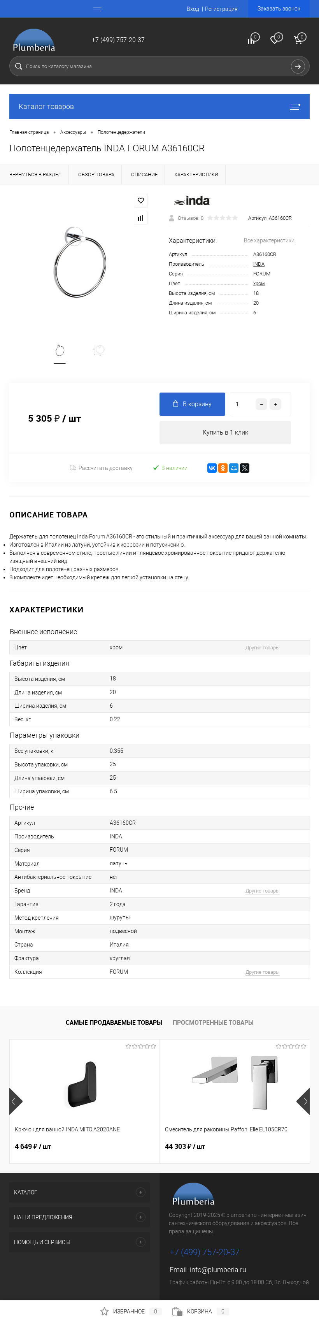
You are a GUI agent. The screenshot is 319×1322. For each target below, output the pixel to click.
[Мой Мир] (233, 468)
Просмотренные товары (213, 1022)
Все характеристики (269, 240)
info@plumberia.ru (218, 1270)
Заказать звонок (279, 8)
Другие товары (262, 647)
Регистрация (221, 9)
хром (259, 283)
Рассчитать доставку (106, 468)
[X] (244, 468)
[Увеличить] (79, 262)
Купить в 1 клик (225, 432)
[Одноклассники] (223, 468)
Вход (193, 9)
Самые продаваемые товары (114, 1022)
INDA (259, 264)
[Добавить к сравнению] (141, 218)
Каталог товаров (46, 106)
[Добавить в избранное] (141, 201)
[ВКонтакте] (212, 468)
